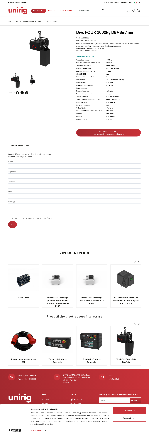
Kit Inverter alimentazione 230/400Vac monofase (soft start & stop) (126, 300)
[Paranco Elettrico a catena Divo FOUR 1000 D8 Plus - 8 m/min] (32, 80)
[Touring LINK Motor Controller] (57, 341)
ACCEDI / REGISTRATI (107, 132)
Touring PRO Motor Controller (92, 360)
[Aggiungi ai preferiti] (35, 268)
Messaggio (12, 201)
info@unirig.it (113, 379)
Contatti (24, 2)
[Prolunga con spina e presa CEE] (23, 341)
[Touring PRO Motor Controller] (91, 341)
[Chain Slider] (23, 280)
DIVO (17, 22)
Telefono (11, 181)
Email (10, 191)
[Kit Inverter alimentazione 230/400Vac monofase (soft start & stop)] (126, 280)
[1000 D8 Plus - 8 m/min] (40, 48)
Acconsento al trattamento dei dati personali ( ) (32, 218)
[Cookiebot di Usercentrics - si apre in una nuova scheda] (15, 430)
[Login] (128, 11)
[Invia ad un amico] (17, 93)
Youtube (77, 403)
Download (66, 11)
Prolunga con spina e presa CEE (23, 360)
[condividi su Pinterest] (27, 93)
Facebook (78, 399)
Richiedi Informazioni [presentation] (19, 145)
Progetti (52, 11)
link (49, 218)
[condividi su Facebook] (22, 93)
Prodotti (38, 11)
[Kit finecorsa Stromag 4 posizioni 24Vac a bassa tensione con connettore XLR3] (57, 280)
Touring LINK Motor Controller (57, 360)
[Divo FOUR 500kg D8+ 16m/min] (126, 341)
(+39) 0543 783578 (28, 375)
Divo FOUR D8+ (52, 22)
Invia (12, 224)
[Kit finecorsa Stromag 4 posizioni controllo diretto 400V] (91, 280)
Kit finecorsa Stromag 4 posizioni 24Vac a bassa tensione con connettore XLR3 (57, 301)
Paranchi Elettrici (28, 22)
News (17, 2)
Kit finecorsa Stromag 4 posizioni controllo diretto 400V (92, 300)
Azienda (11, 2)
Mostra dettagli (36, 430)
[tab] (19, 145)
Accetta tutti (130, 410)
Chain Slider (23, 297)
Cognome (12, 171)
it (138, 2)
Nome (10, 161)
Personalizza (128, 418)
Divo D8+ (40, 22)
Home (10, 22)
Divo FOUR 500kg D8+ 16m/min (126, 360)
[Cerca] (103, 10)
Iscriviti (135, 400)
